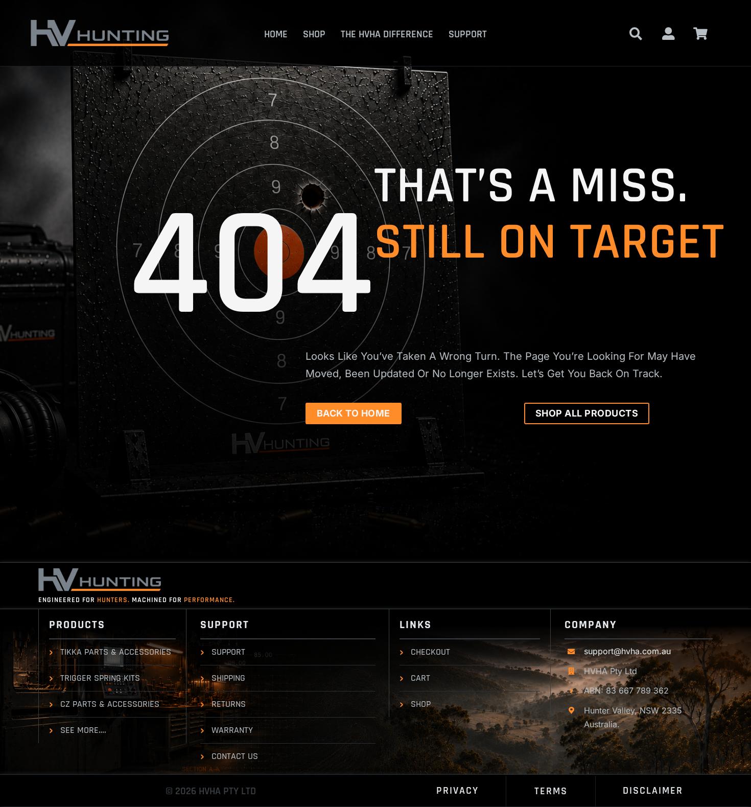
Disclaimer (653, 790)
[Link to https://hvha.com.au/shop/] (635, 33)
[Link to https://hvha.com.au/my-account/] (668, 33)
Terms (551, 791)
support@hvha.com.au (627, 651)
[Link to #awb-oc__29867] (700, 33)
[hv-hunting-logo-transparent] (100, 23)
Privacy (457, 790)
